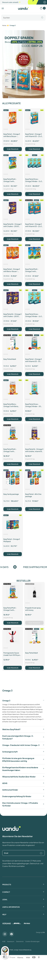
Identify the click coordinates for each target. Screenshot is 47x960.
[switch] (5, 956)
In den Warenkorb (12, 149)
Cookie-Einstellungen (32, 941)
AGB (3, 941)
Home (4, 25)
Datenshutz (20, 941)
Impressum (10, 941)
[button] (2, 8)
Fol (44, 932)
